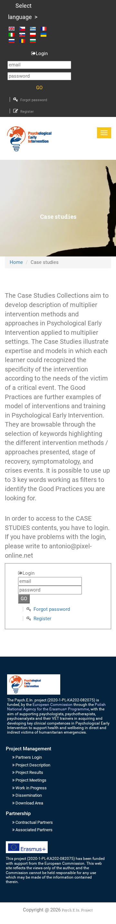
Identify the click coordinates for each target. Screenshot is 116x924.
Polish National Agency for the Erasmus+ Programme (56, 706)
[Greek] (34, 28)
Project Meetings (30, 780)
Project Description (32, 765)
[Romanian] (24, 40)
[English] (13, 28)
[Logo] (29, 139)
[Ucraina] (45, 34)
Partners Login (28, 757)
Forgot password (33, 100)
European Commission (52, 704)
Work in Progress (31, 787)
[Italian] (13, 34)
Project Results (29, 772)
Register (27, 112)
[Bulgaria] (33, 40)
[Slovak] (24, 34)
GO (39, 88)
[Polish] (34, 34)
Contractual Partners (34, 822)
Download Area (29, 803)
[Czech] (24, 28)
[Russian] (13, 40)
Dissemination (28, 795)
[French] (45, 28)
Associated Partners (34, 829)
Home (16, 262)
